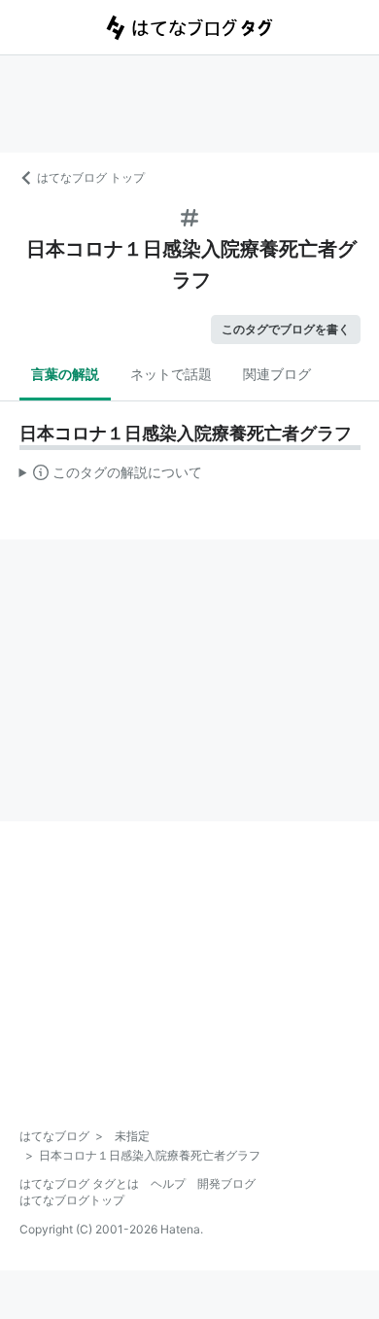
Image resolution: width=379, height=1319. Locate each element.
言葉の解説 (65, 373)
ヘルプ (168, 1183)
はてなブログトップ (71, 1200)
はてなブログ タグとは (79, 1183)
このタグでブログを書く (286, 329)
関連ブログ (277, 373)
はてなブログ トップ (91, 177)
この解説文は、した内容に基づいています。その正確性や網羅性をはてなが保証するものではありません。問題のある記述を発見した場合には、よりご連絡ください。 (111, 476)
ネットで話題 (171, 373)
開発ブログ (226, 1183)
